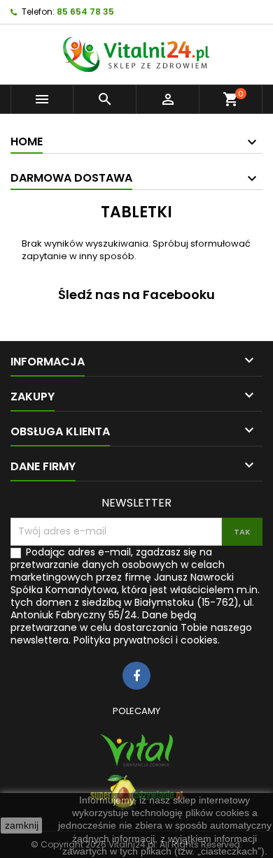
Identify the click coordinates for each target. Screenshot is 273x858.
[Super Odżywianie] (136, 792)
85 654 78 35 (85, 11)
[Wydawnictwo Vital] (136, 750)
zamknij (21, 825)
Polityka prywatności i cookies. (147, 640)
